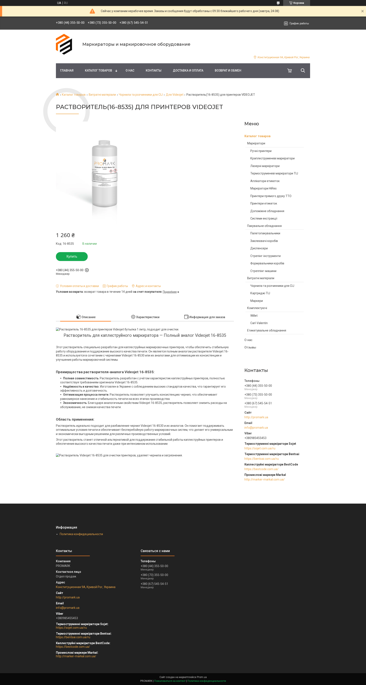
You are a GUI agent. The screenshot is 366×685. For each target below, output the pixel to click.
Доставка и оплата (188, 70)
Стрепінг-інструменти (265, 256)
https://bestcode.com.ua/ (261, 469)
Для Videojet (174, 94)
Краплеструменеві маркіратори (272, 158)
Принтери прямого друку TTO (270, 196)
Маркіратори (256, 143)
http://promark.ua (256, 417)
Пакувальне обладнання (264, 226)
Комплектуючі (257, 308)
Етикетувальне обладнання (266, 330)
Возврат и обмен (228, 70)
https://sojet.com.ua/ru (259, 448)
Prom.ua (202, 677)
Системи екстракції (263, 218)
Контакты (153, 70)
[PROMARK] (66, 44)
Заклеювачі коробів (264, 241)
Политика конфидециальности (81, 534)
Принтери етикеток (263, 203)
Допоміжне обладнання (267, 211)
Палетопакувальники (265, 233)
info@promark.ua (256, 427)
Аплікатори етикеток (265, 181)
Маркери (256, 300)
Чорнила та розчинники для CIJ (141, 94)
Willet (254, 315)
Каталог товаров (98, 70)
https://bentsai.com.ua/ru (261, 458)
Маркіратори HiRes (263, 188)
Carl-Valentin (259, 323)
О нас (130, 70)
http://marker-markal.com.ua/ (264, 479)
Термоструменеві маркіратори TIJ (274, 173)
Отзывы (250, 347)
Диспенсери (259, 248)
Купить (72, 256)
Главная (66, 70)
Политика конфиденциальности (206, 680)
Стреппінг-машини (263, 271)
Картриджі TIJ (260, 293)
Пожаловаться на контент (170, 680)
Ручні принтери (261, 151)
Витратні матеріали (102, 94)
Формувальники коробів (267, 263)
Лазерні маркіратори (265, 166)
